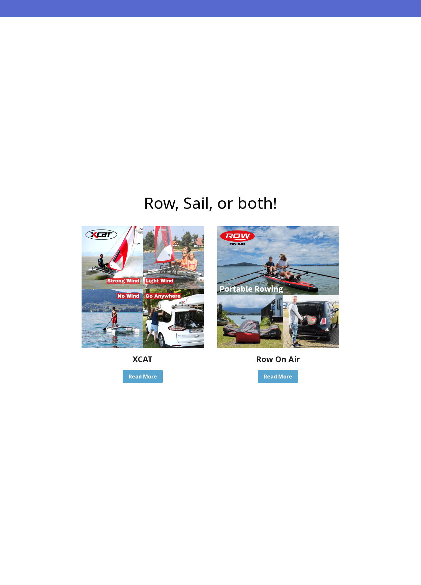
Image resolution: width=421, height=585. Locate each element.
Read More (143, 376)
